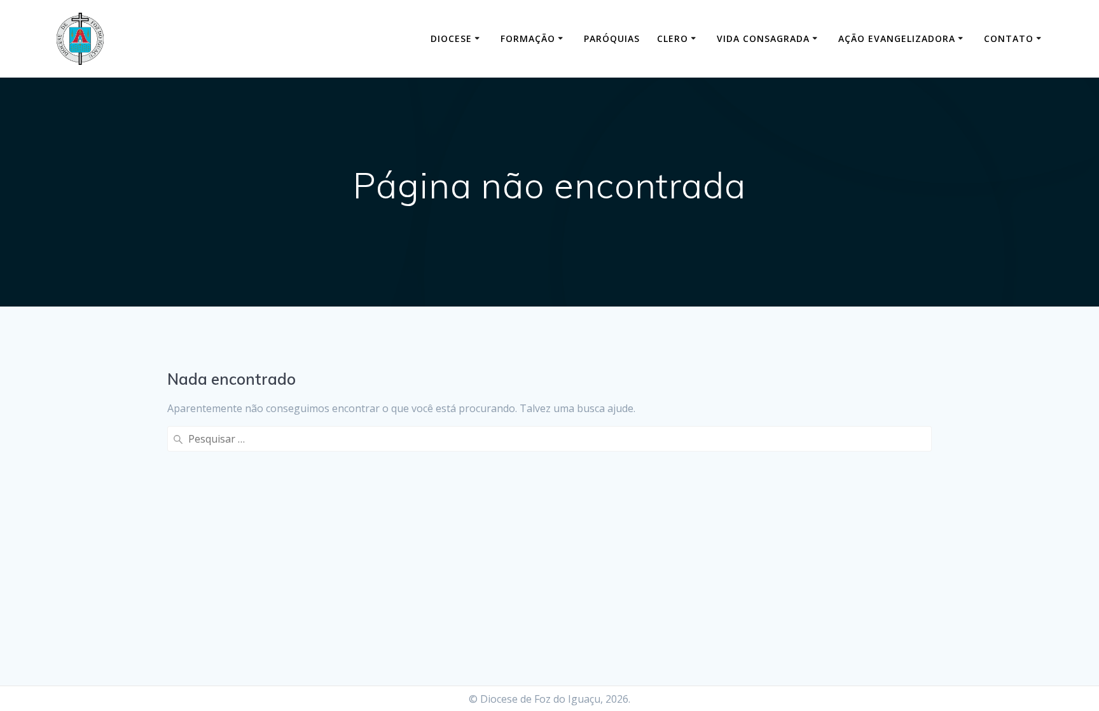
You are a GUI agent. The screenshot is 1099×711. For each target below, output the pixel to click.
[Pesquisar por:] (549, 439)
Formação (528, 38)
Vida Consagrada (763, 38)
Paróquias (612, 38)
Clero (672, 38)
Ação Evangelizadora (896, 38)
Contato (1008, 38)
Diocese (451, 38)
